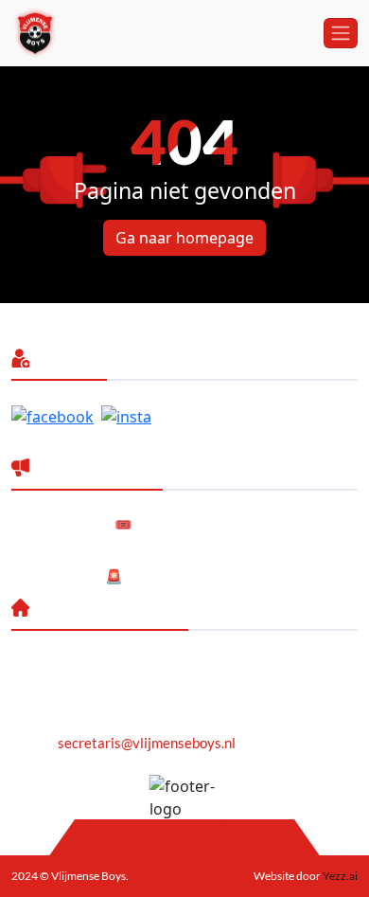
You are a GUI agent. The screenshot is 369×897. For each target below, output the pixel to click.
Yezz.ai (339, 876)
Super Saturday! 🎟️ (71, 523)
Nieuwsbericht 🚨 (67, 575)
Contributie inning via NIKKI (99, 549)
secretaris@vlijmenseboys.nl (147, 742)
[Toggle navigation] (341, 33)
